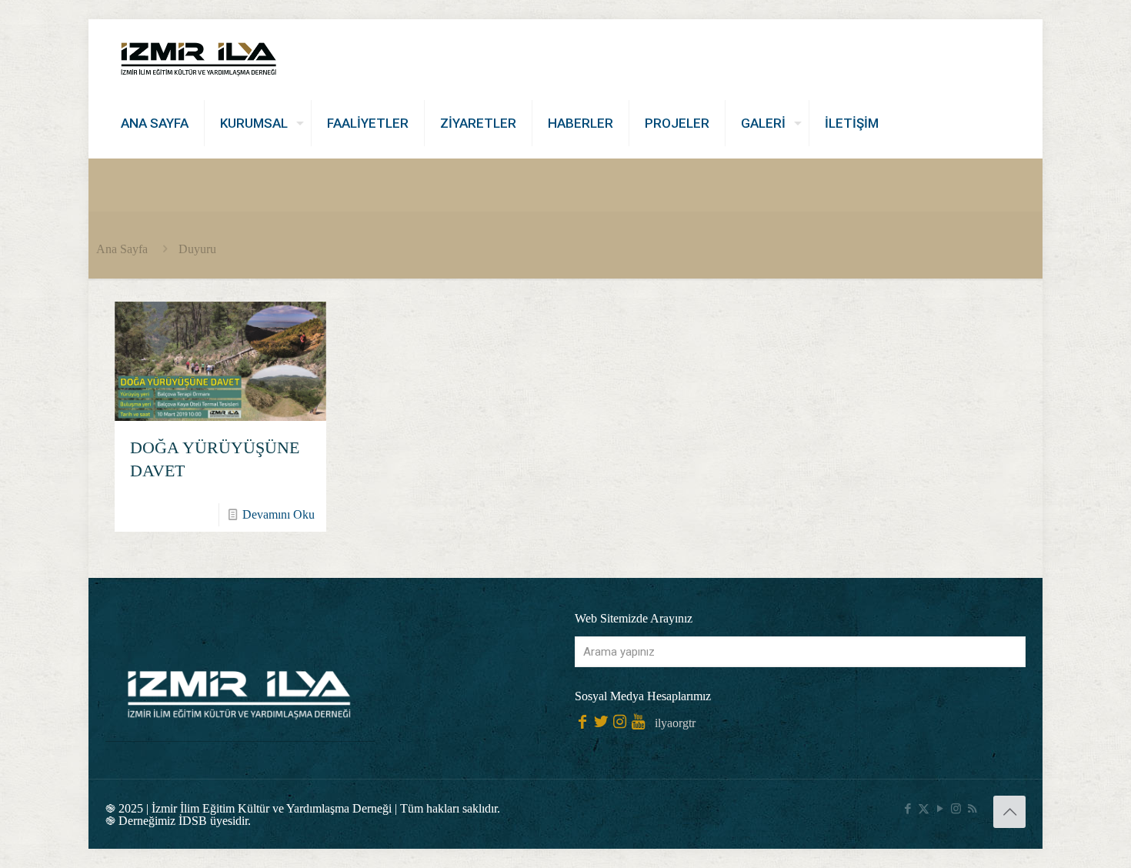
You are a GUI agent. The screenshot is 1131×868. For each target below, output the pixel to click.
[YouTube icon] (940, 809)
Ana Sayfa (122, 248)
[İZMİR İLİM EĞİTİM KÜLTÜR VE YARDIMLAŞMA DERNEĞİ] (198, 53)
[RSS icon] (972, 809)
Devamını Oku (278, 514)
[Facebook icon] (907, 809)
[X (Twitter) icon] (923, 809)
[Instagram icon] (956, 809)
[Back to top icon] (1009, 812)
